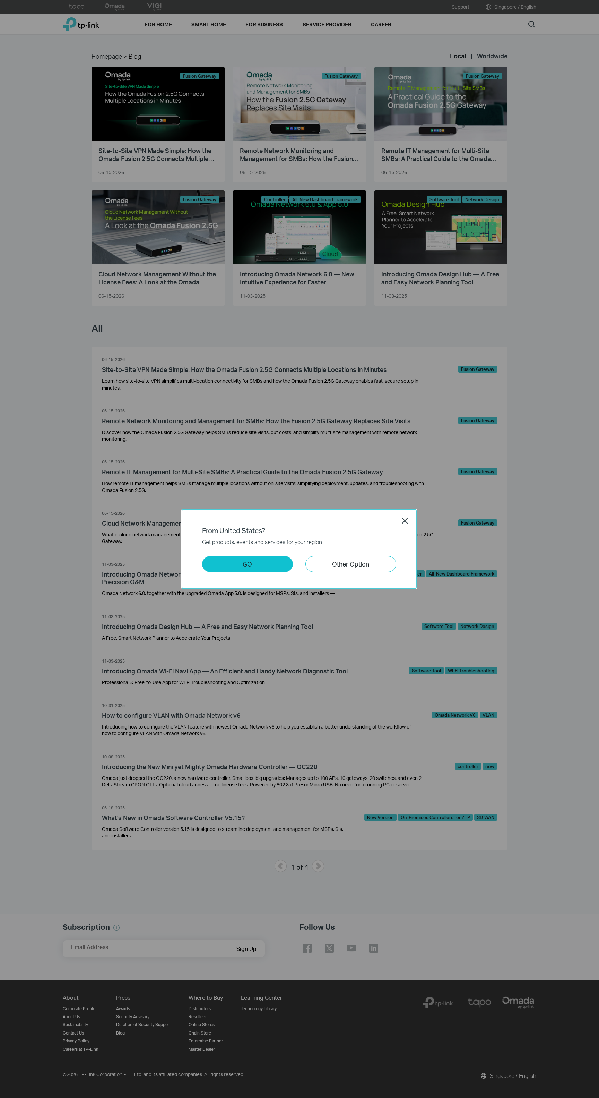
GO (247, 564)
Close (404, 521)
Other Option (350, 564)
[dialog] (299, 549)
